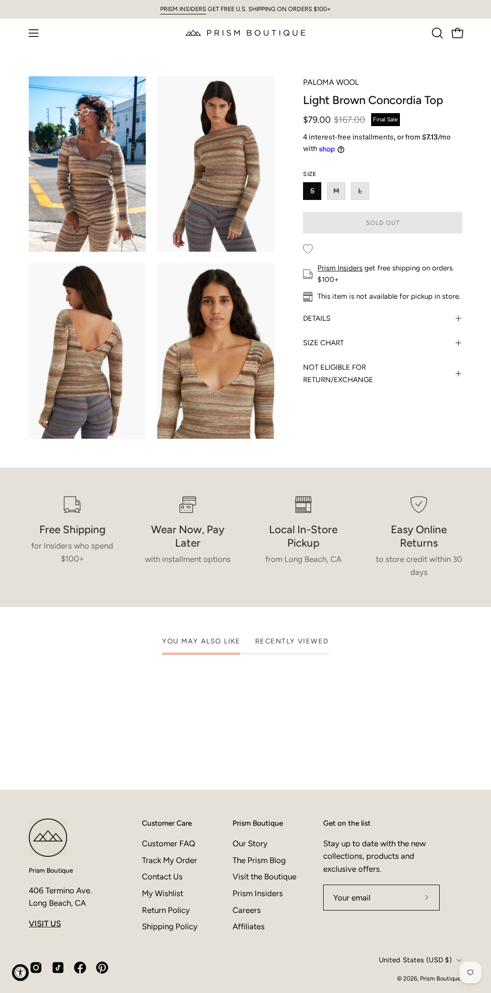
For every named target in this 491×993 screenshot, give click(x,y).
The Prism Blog (259, 860)
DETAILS (316, 318)
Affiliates (249, 926)
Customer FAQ (168, 843)
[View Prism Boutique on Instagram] (36, 967)
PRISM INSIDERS (183, 8)
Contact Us (162, 876)
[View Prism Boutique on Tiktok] (58, 967)
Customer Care (167, 823)
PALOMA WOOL (331, 82)
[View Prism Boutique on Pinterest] (102, 967)
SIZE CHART (323, 343)
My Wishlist (162, 893)
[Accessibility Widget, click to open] (20, 972)
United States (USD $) (415, 960)
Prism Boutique (51, 870)
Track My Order (169, 860)
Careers (247, 910)
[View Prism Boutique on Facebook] (80, 967)
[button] (436, 33)
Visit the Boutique (264, 876)
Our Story (250, 843)
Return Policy (166, 910)
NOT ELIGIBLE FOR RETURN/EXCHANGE (338, 373)
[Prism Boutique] (245, 33)
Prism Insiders (339, 268)
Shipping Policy (170, 926)
